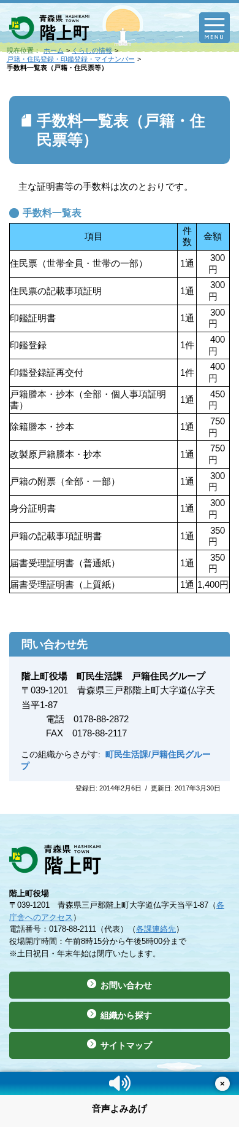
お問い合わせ (126, 985)
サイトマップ (126, 1045)
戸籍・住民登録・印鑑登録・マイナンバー (71, 59)
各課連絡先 (156, 929)
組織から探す (126, 1015)
